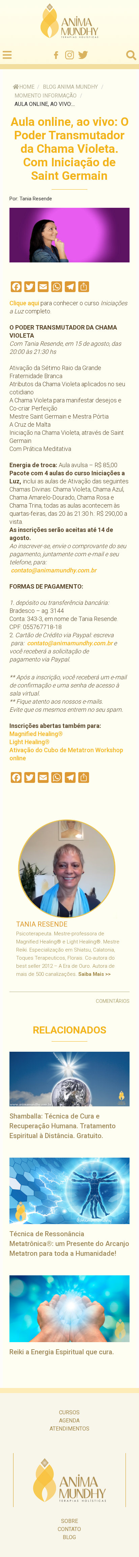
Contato (69, 1529)
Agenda (69, 1420)
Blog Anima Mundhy (70, 87)
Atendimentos (69, 1428)
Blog (69, 1537)
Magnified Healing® (36, 733)
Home (26, 87)
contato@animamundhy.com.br (53, 570)
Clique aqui (24, 303)
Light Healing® (29, 741)
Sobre (69, 1521)
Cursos (69, 1412)
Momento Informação (46, 95)
